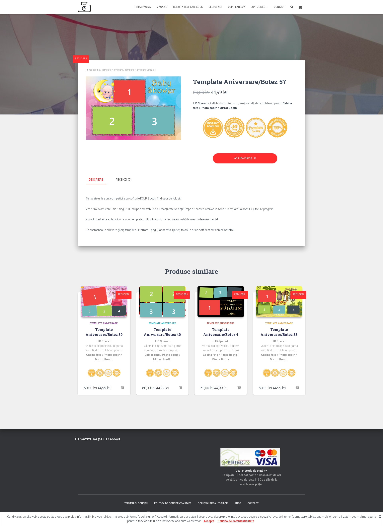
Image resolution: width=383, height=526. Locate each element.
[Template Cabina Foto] (84, 7)
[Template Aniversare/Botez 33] (279, 301)
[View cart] (300, 7)
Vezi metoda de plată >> (251, 470)
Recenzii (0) (123, 179)
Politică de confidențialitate (172, 503)
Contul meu (258, 7)
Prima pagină (93, 69)
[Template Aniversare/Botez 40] (162, 301)
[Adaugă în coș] (122, 388)
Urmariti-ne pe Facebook (98, 439)
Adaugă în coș (243, 158)
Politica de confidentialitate (235, 521)
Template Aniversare (112, 69)
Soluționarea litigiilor (213, 503)
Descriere (96, 179)
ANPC (237, 503)
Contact (279, 7)
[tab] (99, 179)
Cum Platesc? (236, 7)
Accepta (208, 521)
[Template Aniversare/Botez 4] (220, 301)
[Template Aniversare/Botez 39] (104, 301)
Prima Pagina (143, 7)
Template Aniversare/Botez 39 (104, 332)
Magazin (162, 7)
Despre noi (215, 7)
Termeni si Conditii (136, 503)
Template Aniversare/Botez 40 (162, 332)
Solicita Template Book (188, 7)
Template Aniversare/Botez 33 (279, 332)
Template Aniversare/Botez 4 (220, 332)
